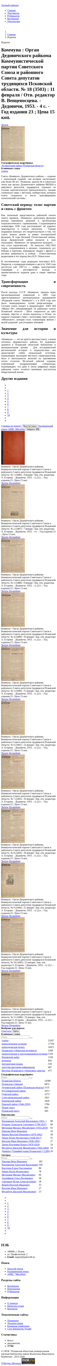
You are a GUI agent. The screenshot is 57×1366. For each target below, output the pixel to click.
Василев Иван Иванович (15, 1188)
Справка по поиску (11, 426)
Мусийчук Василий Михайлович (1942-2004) (25, 1148)
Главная (11, 10)
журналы (6, 1060)
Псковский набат (10, 1057)
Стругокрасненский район (15, 1097)
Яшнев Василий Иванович (16, 1185)
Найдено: (33, 429)
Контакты (12, 1308)
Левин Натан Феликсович (15, 1171)
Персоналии (13, 21)
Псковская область (11, 1081)
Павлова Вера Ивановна (14, 1131)
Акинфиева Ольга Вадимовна (17, 1178)
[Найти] (31, 1037)
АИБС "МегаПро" (16, 1274)
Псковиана (13, 1320)
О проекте (12, 1303)
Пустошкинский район (14, 1091)
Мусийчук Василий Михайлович (19, 1191)
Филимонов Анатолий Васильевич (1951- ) (24, 1121)
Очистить (6, 1031)
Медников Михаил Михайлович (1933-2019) (25, 1128)
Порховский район (11, 1101)
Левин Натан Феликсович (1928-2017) (21, 1138)
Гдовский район (10, 1094)
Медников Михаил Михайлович (18, 1175)
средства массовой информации (18, 1067)
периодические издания (14, 1044)
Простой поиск (15, 1268)
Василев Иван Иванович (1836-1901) (21, 1141)
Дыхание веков (15, 1323)
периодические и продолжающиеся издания (24, 1054)
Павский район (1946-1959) (16, 1104)
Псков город (8, 1107)
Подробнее (14, 483)
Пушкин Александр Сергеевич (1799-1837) (24, 1124)
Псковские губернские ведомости (19, 1050)
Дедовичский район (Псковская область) (22, 165)
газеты (4, 171)
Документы (13, 13)
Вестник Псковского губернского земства (23, 1070)
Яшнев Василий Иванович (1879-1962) (22, 1134)
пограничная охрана (12, 1064)
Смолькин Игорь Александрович (19, 1181)
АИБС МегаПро (16, 429)
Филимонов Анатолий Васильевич (20, 1164)
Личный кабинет (10, 5)
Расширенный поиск (18, 1271)
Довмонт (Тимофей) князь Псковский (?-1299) (26, 1151)
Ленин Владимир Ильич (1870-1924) (21, 1144)
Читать (4, 125)
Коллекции (13, 18)
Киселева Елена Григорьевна (17, 1168)
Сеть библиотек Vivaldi (19, 1329)
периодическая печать (13, 1047)
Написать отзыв (15, 1306)
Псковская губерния (12, 1084)
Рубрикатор (13, 16)
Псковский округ (11, 1111)
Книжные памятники (18, 1326)
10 (8, 415)
